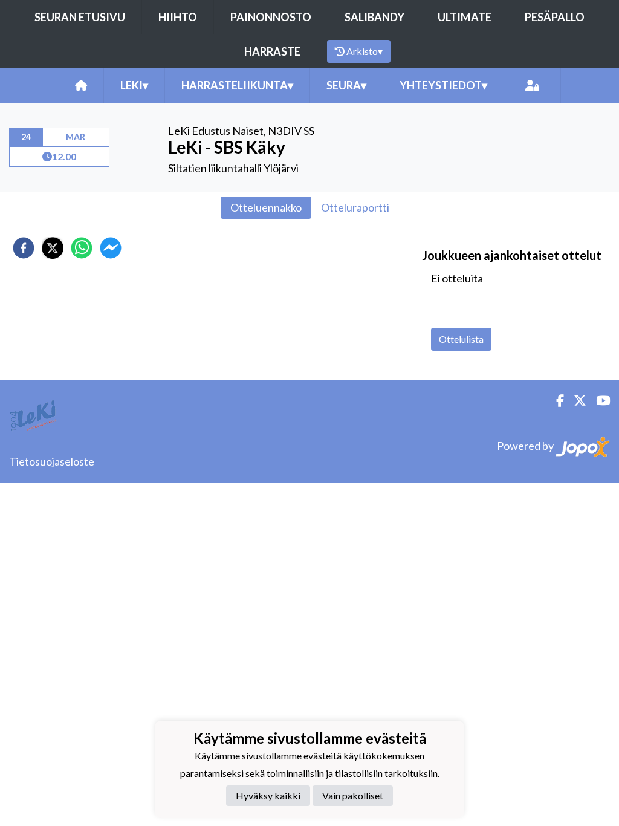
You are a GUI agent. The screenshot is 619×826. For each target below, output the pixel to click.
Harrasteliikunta (237, 85)
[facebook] (23, 248)
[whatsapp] (81, 248)
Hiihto (177, 17)
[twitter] (52, 248)
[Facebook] (555, 400)
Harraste (272, 51)
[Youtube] (598, 400)
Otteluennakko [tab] (266, 207)
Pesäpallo (555, 17)
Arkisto (364, 51)
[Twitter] (575, 400)
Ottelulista (461, 339)
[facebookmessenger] (111, 248)
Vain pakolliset (352, 795)
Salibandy (374, 17)
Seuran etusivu (79, 17)
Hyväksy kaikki (268, 795)
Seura (346, 85)
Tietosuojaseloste (51, 461)
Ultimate (464, 17)
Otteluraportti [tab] (355, 207)
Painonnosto (270, 17)
